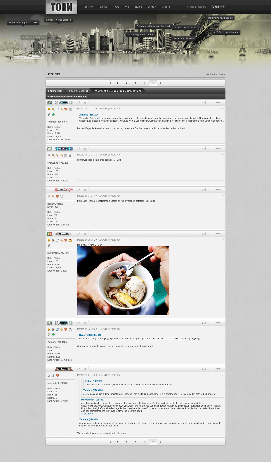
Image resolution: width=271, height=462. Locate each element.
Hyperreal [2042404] (90, 335)
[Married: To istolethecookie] (57, 375)
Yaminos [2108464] (93, 390)
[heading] (150, 125)
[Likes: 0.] (205, 148)
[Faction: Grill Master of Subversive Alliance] (48, 114)
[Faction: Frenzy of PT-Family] (48, 245)
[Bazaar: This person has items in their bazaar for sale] (61, 196)
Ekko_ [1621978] (94, 381)
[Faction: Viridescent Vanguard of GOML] (70, 155)
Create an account (196, 7)
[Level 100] (53, 109)
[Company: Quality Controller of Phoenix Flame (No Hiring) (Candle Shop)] (70, 109)
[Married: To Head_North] (57, 196)
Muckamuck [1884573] (93, 399)
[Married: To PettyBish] (65, 109)
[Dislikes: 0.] (219, 103)
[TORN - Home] (61, 7)
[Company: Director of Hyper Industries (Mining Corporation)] (70, 240)
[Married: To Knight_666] (65, 240)
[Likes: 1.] (205, 102)
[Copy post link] (222, 109)
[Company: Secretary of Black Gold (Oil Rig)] (65, 155)
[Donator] (61, 109)
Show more (87, 413)
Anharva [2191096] (89, 114)
